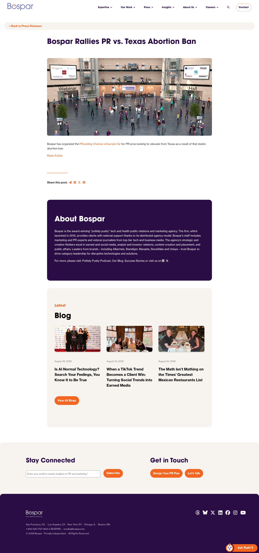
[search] (228, 7)
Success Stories (135, 260)
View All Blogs (67, 400)
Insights (166, 7)
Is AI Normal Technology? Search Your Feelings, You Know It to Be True (77, 374)
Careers (210, 7)
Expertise (103, 7)
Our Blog (117, 260)
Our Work (126, 7)
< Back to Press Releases (25, 26)
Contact (244, 7)
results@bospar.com (74, 529)
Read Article (55, 155)
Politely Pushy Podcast (96, 260)
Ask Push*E (245, 548)
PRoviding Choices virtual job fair (100, 144)
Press (147, 7)
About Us (188, 7)
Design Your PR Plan (166, 473)
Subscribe (113, 473)
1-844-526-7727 (34, 529)
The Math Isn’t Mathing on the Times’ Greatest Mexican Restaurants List (181, 374)
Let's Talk (194, 473)
